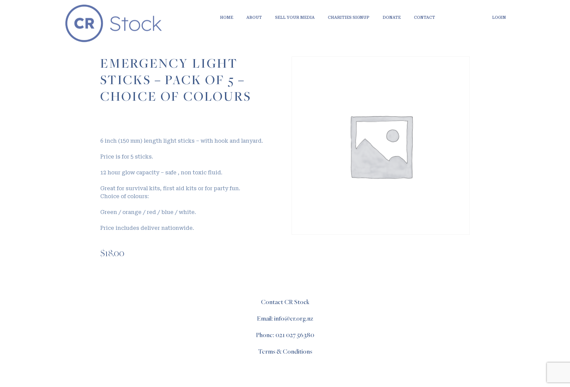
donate (392, 17)
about (254, 17)
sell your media (295, 17)
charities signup (348, 17)
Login (499, 17)
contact (424, 17)
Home (226, 17)
